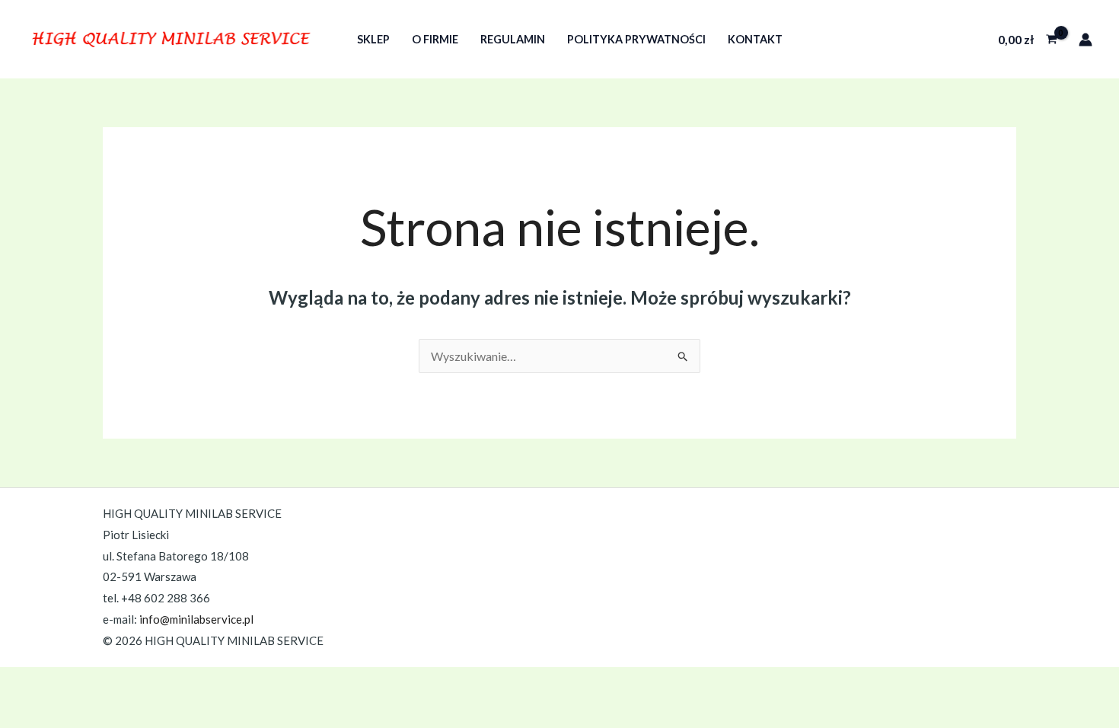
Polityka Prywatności (636, 39)
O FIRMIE (435, 39)
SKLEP (373, 39)
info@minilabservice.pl (196, 619)
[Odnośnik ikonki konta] (1085, 39)
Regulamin (512, 39)
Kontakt (755, 39)
